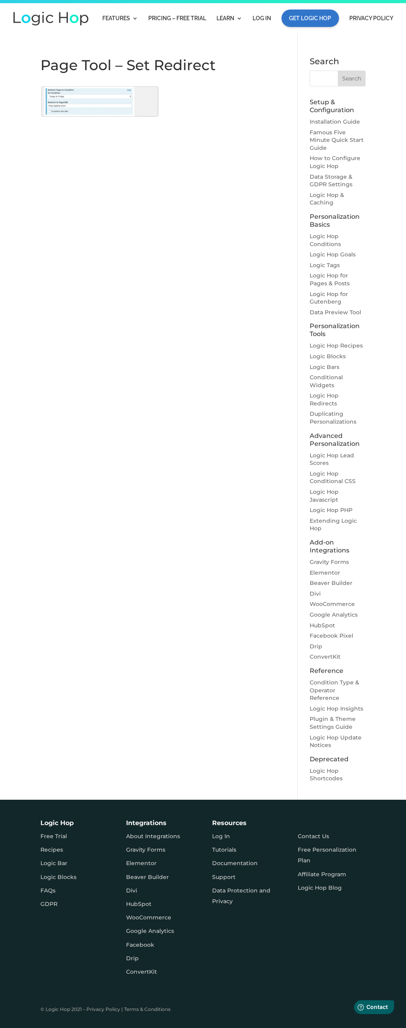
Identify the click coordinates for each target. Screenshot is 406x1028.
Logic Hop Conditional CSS (333, 477)
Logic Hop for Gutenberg (329, 298)
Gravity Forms (329, 562)
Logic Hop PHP (331, 510)
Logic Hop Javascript (324, 495)
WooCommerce (332, 604)
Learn (225, 18)
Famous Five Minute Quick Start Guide (337, 140)
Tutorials (224, 849)
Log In (262, 18)
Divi (315, 593)
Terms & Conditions (147, 1009)
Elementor (325, 572)
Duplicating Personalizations (333, 417)
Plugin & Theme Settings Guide (333, 722)
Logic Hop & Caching (327, 198)
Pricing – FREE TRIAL (177, 18)
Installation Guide (335, 121)
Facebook (140, 944)
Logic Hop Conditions (325, 240)
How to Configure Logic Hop (335, 162)
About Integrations (153, 836)
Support (224, 877)
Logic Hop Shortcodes (326, 774)
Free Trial (53, 836)
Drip (316, 646)
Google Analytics (334, 614)
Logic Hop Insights (336, 708)
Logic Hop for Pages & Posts (330, 279)
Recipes (51, 849)
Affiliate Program (322, 874)
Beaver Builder (331, 583)
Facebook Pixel (331, 635)
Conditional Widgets (326, 381)
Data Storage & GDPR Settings (331, 180)
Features (116, 18)
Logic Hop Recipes (336, 345)
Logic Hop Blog (320, 887)
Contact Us (313, 836)
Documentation (235, 863)
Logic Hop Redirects (324, 399)
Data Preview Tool (335, 312)
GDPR (48, 904)
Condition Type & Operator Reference (334, 690)
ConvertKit (325, 656)
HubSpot (322, 625)
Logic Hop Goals (333, 254)
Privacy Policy (371, 18)
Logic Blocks (328, 356)
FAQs (48, 890)
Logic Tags (325, 265)
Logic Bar (53, 863)
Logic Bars (324, 367)
